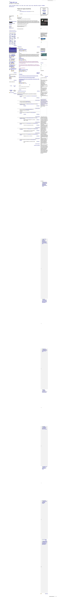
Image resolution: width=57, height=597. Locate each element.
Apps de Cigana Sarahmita (12, 30)
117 (12, 60)
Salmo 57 (20, 81)
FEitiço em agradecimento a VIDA (23, 69)
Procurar (56, 0)
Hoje (9, 75)
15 (14, 60)
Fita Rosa (25, 97)
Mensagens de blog (11, 23)
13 (14, 67)
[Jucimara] (13, 39)
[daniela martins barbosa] (10, 39)
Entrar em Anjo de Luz (20, 94)
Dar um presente (12, 92)
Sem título (45, 539)
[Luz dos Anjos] (13, 41)
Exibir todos (15, 45)
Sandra (28, 112)
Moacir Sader (27, 101)
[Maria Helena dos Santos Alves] (10, 41)
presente (21, 96)
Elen (28, 139)
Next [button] (39, 37)
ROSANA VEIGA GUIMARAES (28, 109)
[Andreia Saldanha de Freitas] (10, 37)
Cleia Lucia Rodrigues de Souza (23, 11)
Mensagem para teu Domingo (23, 49)
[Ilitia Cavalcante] (15, 35)
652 (12, 67)
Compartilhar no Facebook (13, 21)
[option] (28, 38)
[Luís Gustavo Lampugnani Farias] (13, 35)
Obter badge (46, 76)
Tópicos (10, 24)
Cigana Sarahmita (28, 11)
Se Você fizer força (21, 58)
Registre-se (43, 0)
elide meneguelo (29, 123)
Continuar (10, 78)
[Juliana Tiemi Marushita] (10, 44)
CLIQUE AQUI (43, 51)
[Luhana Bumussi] (13, 44)
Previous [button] (17, 37)
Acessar (46, 0)
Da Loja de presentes (37, 116)
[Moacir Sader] (13, 37)
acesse (44, 11)
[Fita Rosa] (14, 84)
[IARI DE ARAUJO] (15, 44)
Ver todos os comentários (37, 145)
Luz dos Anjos (15, 86)
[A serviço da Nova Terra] (44, 44)
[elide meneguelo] (15, 41)
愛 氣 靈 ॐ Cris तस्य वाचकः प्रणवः (11, 90)
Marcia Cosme (29, 128)
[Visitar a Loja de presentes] (38, 97)
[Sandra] (15, 39)
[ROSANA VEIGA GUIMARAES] (15, 37)
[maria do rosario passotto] (10, 35)
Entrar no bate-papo (51, 596)
